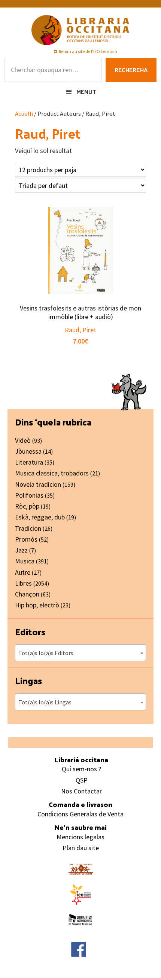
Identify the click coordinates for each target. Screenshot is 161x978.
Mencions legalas (80, 837)
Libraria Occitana (80, 30)
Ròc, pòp (27, 506)
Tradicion (28, 528)
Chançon (27, 594)
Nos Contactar (81, 791)
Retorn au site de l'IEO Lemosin (88, 51)
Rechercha (131, 69)
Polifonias (29, 495)
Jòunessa (28, 451)
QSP (82, 780)
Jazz (21, 550)
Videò (23, 440)
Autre (22, 572)
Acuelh (24, 114)
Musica (24, 561)
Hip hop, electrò (37, 605)
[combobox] (80, 652)
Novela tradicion (38, 484)
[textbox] (80, 653)
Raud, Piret (80, 329)
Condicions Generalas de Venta (80, 814)
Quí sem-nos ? (81, 769)
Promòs (26, 539)
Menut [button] (86, 91)
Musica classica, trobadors (52, 473)
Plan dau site (81, 847)
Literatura (29, 462)
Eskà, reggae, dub (40, 517)
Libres (23, 583)
